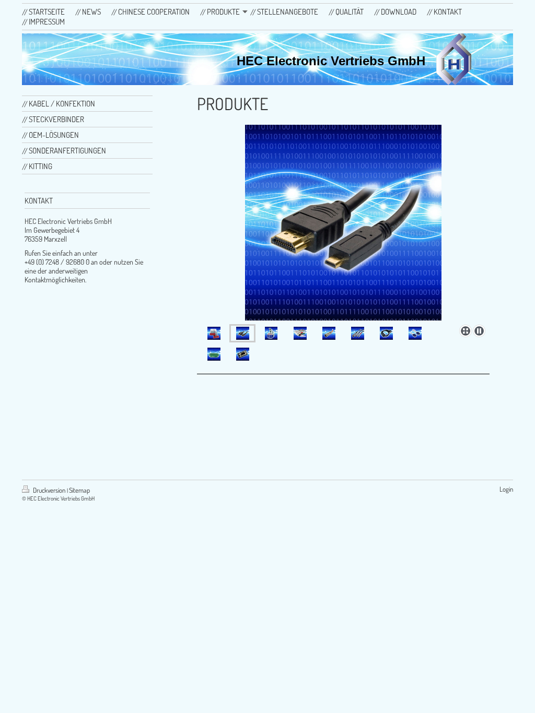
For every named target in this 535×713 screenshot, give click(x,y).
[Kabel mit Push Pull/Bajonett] (357, 333)
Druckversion (49, 490)
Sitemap (79, 490)
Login (506, 489)
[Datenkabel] (343, 222)
